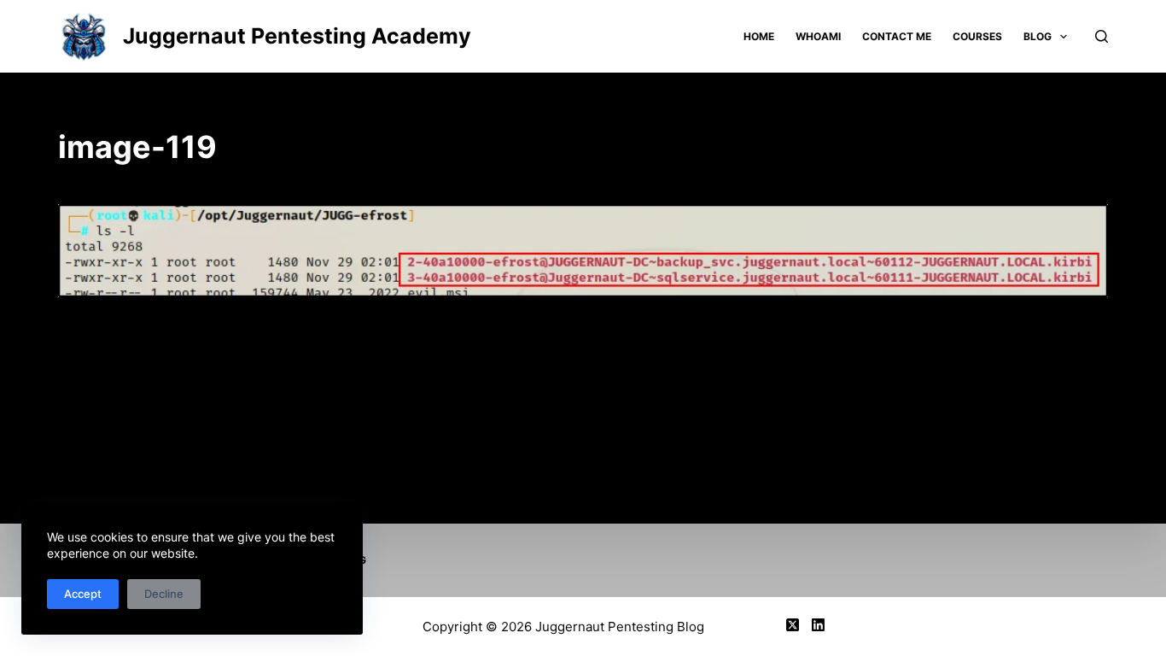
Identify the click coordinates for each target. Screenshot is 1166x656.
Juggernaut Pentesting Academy (297, 36)
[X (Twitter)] (792, 624)
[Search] (1101, 36)
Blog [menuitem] (1037, 36)
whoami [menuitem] (818, 36)
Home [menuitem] (758, 36)
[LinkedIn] (818, 624)
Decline (164, 593)
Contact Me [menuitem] (896, 36)
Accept (83, 593)
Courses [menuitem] (977, 36)
